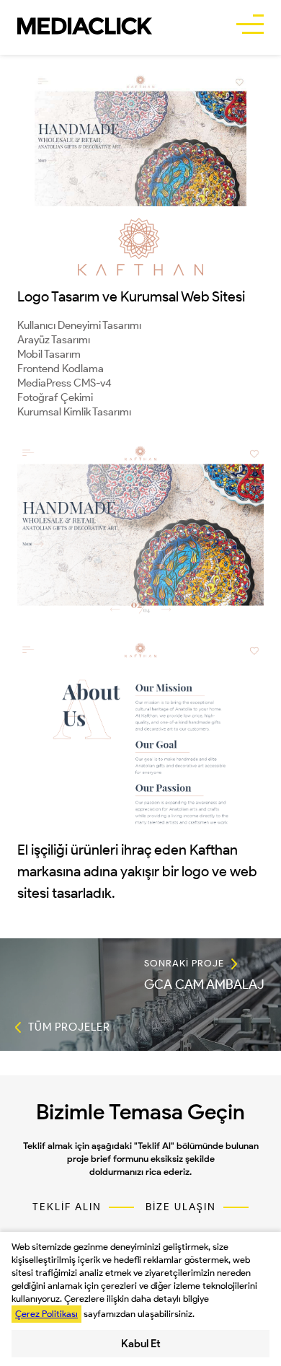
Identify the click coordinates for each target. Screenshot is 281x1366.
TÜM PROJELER (69, 1027)
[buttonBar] (250, 26)
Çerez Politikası (46, 1313)
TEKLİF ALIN (67, 1207)
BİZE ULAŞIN (181, 1207)
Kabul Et (141, 1343)
